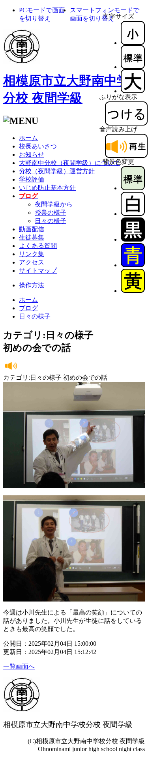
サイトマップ (38, 270)
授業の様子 (50, 212)
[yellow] (133, 290)
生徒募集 (31, 237)
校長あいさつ (38, 146)
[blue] (133, 265)
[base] (133, 188)
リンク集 (31, 254)
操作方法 (31, 285)
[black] (133, 239)
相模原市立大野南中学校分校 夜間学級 (68, 724)
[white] (133, 213)
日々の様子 (50, 220)
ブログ (28, 308)
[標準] (133, 67)
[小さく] (133, 42)
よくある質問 (38, 245)
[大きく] (133, 91)
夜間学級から (54, 204)
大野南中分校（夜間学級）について (69, 162)
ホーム (28, 138)
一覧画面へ (19, 666)
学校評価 (31, 179)
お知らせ (31, 154)
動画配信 (31, 229)
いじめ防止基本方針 (47, 187)
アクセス (31, 262)
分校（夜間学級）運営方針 (57, 171)
